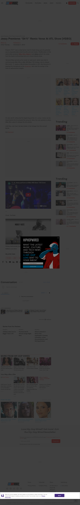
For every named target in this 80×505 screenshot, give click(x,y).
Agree (59, 495)
